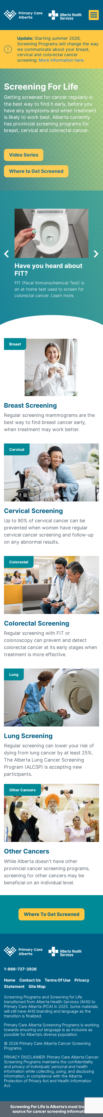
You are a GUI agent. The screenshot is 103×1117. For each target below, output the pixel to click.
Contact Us (30, 980)
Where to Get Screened (36, 171)
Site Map (37, 986)
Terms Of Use (58, 980)
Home (9, 980)
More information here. (62, 60)
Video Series (23, 155)
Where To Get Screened (51, 914)
